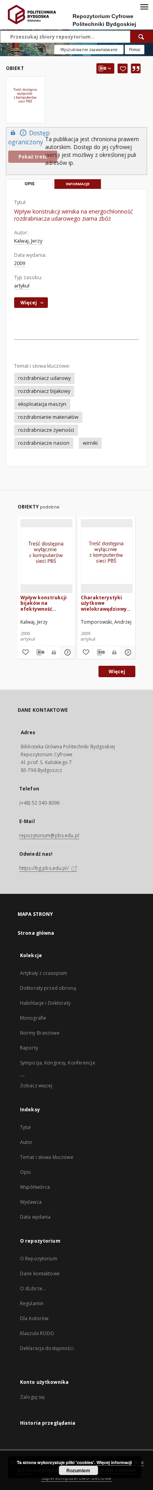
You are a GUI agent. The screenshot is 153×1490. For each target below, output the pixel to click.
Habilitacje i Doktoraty (45, 1003)
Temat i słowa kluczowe (46, 1157)
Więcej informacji (114, 1462)
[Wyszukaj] (141, 36)
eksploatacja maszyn (42, 404)
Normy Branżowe (40, 1033)
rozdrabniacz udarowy (44, 378)
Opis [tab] (30, 183)
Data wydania (35, 1217)
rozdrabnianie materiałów (48, 417)
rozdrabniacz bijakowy (44, 391)
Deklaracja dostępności (47, 1348)
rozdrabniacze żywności (46, 430)
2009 (19, 263)
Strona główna (36, 933)
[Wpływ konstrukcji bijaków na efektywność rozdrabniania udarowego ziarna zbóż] (46, 555)
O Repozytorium (38, 1258)
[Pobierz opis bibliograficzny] (40, 652)
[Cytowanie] (136, 68)
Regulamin (32, 1303)
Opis (25, 1172)
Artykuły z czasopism (43, 973)
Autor (26, 1142)
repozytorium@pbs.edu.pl (49, 835)
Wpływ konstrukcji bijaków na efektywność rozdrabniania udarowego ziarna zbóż (43, 603)
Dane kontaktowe (40, 1273)
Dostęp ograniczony (29, 137)
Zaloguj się (32, 1397)
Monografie (33, 1018)
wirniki (90, 443)
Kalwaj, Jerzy (28, 241)
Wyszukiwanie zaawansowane (88, 49)
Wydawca (31, 1202)
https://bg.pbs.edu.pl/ (44, 868)
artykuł (21, 285)
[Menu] (144, 6)
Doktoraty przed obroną (48, 988)
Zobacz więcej (36, 1085)
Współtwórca (35, 1187)
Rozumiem (78, 1470)
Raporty (29, 1047)
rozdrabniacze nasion (43, 443)
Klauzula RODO (37, 1333)
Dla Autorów (34, 1318)
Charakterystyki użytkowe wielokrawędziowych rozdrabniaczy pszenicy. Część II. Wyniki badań (107, 603)
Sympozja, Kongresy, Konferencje (57, 1062)
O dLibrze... (33, 1288)
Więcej (117, 671)
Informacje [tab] (77, 183)
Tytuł (25, 1127)
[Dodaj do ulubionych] (122, 68)
